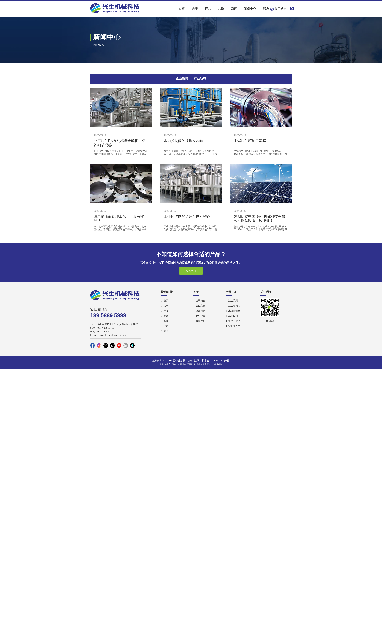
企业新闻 (182, 78)
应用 (166, 326)
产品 (208, 8)
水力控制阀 (234, 310)
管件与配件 (234, 321)
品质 (221, 8)
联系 (266, 8)
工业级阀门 (234, 316)
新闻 (234, 8)
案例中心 (250, 8)
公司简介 (200, 300)
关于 (195, 8)
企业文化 (200, 305)
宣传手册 (200, 321)
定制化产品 (234, 326)
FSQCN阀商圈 (222, 360)
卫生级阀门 (234, 305)
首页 (182, 8)
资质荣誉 (200, 310)
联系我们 (191, 271)
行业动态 (200, 78)
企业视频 (200, 316)
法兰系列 (233, 300)
